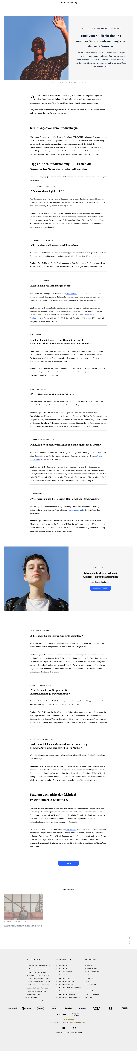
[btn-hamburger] (6, 2)
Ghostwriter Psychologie (64, 984)
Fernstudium (71, 829)
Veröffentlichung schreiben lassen (39, 985)
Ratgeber (91, 28)
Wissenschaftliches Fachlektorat (38, 988)
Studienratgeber (100, 588)
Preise (87, 981)
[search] (129, 2)
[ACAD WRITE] (69, 3)
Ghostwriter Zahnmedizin (65, 981)
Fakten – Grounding (92, 994)
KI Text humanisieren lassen (37, 1001)
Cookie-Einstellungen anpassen (68, 1033)
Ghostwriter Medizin (63, 978)
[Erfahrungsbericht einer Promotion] (23, 919)
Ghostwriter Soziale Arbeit (65, 994)
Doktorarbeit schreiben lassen (38, 969)
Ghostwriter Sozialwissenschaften (68, 991)
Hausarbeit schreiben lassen (37, 972)
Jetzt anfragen (68, 863)
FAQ (86, 987)
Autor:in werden (90, 984)
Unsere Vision (90, 965)
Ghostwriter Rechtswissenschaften (68, 987)
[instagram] (73, 1027)
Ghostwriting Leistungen (94, 972)
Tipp (98, 28)
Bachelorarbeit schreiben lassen (38, 965)
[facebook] (63, 1027)
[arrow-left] (111, 888)
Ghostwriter (89, 975)
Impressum (89, 997)
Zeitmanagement (75, 510)
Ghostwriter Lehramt (63, 975)
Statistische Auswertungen (36, 991)
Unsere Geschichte (92, 968)
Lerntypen (102, 701)
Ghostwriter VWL (62, 968)
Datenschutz (89, 991)
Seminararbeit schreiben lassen (38, 981)
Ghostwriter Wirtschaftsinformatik (68, 997)
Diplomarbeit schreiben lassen (38, 978)
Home (83, 28)
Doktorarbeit (20, 922)
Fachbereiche (90, 978)
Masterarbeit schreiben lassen (38, 975)
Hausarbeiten (71, 293)
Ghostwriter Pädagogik (64, 972)
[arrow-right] (125, 888)
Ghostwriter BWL (62, 965)
